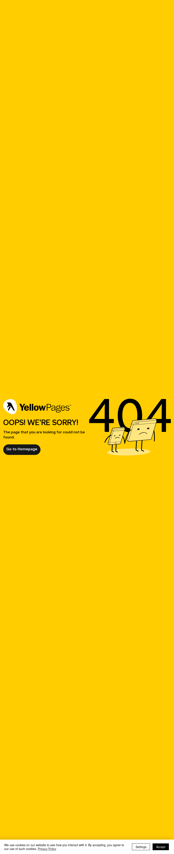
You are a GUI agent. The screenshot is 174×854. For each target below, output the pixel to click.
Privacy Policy (47, 849)
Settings (141, 847)
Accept (160, 847)
